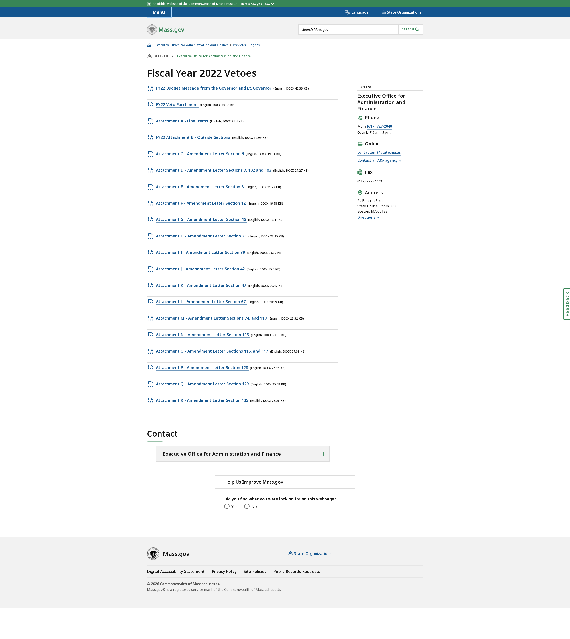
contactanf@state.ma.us (379, 152)
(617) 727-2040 (379, 126)
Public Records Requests (296, 571)
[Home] (149, 45)
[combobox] (360, 29)
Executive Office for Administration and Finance (191, 45)
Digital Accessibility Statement (176, 571)
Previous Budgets (246, 45)
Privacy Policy (224, 571)
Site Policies (255, 571)
